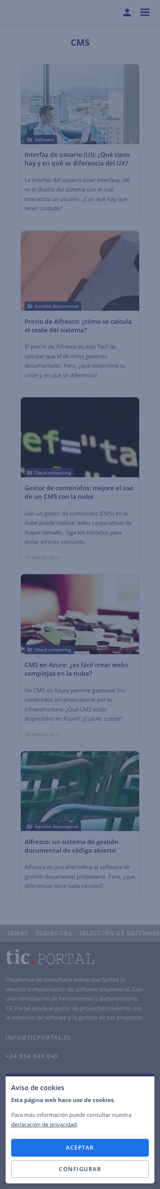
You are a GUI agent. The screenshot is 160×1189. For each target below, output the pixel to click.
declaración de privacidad (44, 1124)
